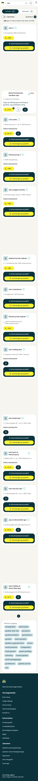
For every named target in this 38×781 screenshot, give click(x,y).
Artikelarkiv (6, 738)
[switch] (3, 17)
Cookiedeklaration (8, 726)
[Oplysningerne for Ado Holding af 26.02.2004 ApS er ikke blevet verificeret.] (29, 587)
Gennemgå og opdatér (20, 48)
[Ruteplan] (25, 110)
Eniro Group (6, 697)
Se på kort (29, 17)
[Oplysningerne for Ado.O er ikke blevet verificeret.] (15, 28)
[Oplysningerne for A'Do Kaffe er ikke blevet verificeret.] (19, 119)
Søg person (6, 756)
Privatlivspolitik (7, 722)
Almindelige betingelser (10, 730)
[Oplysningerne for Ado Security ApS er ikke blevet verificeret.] (24, 488)
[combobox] (16, 3)
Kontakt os (6, 713)
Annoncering (6, 705)
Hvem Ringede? (7, 760)
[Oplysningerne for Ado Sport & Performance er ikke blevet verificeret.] (29, 453)
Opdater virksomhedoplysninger (13, 752)
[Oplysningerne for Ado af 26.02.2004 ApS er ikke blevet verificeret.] (28, 520)
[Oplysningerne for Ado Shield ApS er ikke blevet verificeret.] (22, 418)
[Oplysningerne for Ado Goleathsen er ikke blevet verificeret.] (23, 289)
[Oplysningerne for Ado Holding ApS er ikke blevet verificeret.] (24, 349)
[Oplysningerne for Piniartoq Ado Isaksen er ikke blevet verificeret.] (28, 316)
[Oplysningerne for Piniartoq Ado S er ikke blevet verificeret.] (23, 155)
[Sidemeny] (36, 2)
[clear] (26, 3)
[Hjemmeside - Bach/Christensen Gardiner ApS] (18, 110)
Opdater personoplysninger (11, 748)
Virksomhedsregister (9, 709)
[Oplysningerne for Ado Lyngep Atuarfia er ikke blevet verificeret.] (27, 190)
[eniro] (3, 3)
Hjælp (4, 734)
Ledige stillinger (7, 701)
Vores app (5, 763)
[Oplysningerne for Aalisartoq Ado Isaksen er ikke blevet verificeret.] (29, 258)
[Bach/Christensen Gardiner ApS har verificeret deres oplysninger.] (29, 94)
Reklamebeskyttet (10, 129)
